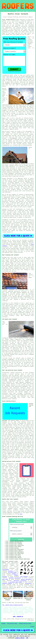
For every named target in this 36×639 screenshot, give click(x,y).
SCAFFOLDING (5, 569)
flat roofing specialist (10, 366)
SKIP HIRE (5, 579)
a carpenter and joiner (15, 582)
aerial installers (26, 579)
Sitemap (3, 623)
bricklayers (28, 583)
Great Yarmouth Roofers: (9, 19)
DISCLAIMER (32, 11)
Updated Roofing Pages (25, 623)
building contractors (15, 577)
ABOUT (23, 11)
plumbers (14, 573)
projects (11, 588)
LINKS (20, 11)
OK (27, 638)
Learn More (19, 638)
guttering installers (20, 580)
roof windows (24, 576)
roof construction (16, 484)
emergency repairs (28, 485)
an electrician (12, 572)
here (21, 514)
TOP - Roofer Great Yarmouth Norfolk (12, 604)
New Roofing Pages (12, 623)
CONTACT (27, 11)
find (7, 501)
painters (10, 571)
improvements (14, 562)
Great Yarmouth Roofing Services (12, 516)
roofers (10, 465)
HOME (17, 11)
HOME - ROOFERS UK (18, 616)
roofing (4, 512)
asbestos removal (7, 583)
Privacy (32, 626)
